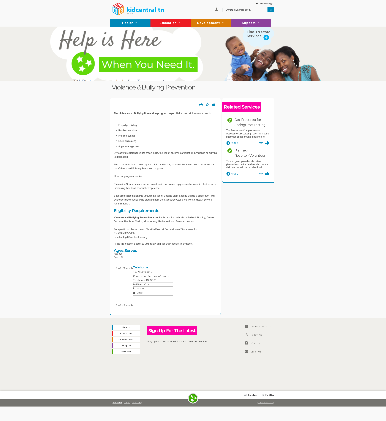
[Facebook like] (213, 105)
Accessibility (136, 402)
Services (268, 49)
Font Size (269, 395)
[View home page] (118, 8)
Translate (251, 395)
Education (169, 23)
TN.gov (127, 402)
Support (249, 23)
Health (128, 23)
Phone (140, 288)
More (235, 143)
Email (140, 292)
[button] (136, 23)
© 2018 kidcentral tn (266, 402)
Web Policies (117, 402)
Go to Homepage (265, 3)
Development (209, 23)
